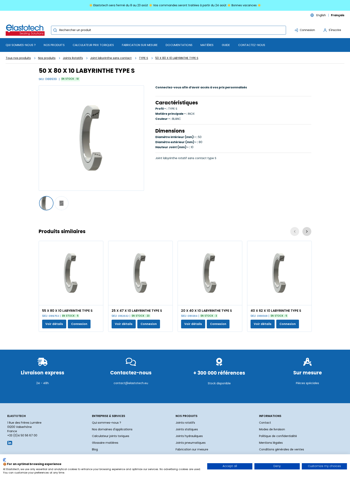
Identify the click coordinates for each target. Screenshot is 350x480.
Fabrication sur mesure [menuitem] (140, 45)
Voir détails (54, 324)
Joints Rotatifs (73, 58)
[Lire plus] (42, 393)
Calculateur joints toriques (110, 436)
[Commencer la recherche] (55, 30)
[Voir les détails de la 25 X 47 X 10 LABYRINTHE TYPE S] (140, 273)
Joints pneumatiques (191, 443)
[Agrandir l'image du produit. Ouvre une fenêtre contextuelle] (98, 300)
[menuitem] (54, 45)
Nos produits (46, 58)
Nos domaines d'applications (112, 429)
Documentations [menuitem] (179, 45)
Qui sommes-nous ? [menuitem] (21, 45)
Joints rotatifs (185, 423)
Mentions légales (271, 443)
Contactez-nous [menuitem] (251, 45)
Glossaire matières (105, 443)
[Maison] (26, 30)
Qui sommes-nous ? (106, 423)
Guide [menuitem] (226, 45)
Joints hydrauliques (189, 436)
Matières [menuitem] (207, 45)
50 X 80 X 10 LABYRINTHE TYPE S (176, 58)
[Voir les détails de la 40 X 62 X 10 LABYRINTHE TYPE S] (279, 273)
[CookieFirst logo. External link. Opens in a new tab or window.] (4, 460)
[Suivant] (306, 231)
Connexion (79, 324)
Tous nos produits (18, 58)
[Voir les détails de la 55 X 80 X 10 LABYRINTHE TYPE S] (71, 273)
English (321, 15)
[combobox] (168, 30)
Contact (265, 423)
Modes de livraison (272, 429)
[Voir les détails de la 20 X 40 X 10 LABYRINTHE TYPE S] (210, 273)
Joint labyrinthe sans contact (111, 58)
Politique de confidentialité (278, 436)
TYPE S (143, 58)
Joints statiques (187, 429)
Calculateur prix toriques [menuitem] (93, 45)
